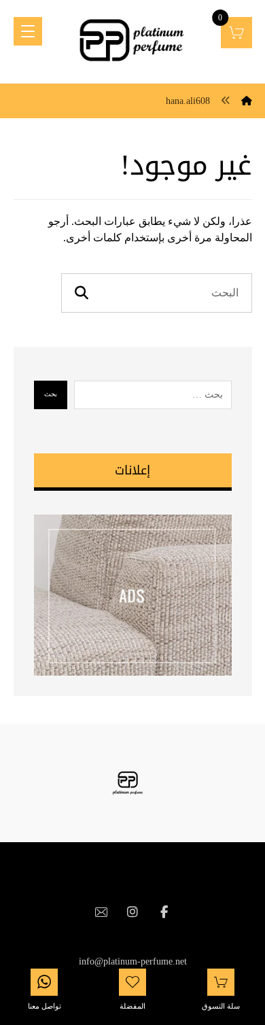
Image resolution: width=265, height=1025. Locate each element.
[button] (164, 912)
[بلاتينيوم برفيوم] (133, 41)
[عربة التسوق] (236, 31)
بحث (50, 394)
